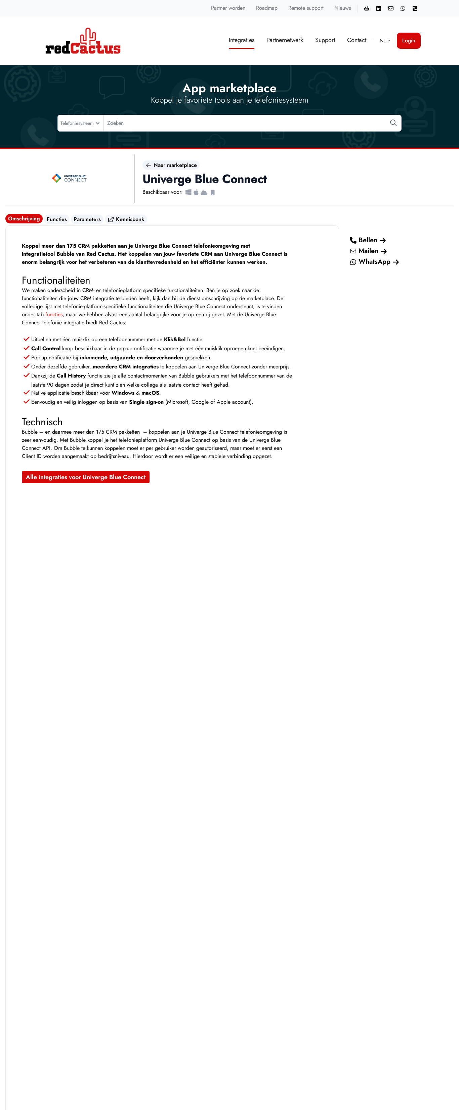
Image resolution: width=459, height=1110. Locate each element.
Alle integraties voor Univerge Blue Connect (85, 477)
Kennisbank (129, 219)
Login (408, 40)
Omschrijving (24, 218)
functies (53, 314)
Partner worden (228, 8)
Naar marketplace (174, 165)
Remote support (306, 8)
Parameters (87, 219)
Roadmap (267, 8)
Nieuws (342, 8)
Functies (57, 219)
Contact (356, 40)
